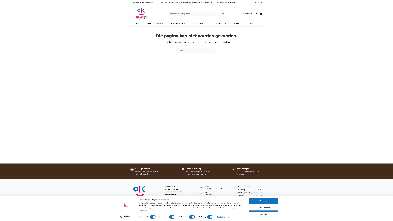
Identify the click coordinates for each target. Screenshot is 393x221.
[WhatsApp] (258, 2)
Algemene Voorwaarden (174, 192)
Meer (252, 23)
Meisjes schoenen (178, 23)
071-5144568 (208, 194)
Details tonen (221, 217)
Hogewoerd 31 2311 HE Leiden (213, 188)
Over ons (237, 23)
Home (136, 23)
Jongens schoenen (154, 23)
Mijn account (170, 186)
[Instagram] (255, 2)
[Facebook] (252, 2)
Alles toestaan (264, 201)
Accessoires (199, 23)
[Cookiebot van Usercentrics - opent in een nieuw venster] (125, 217)
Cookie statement (171, 195)
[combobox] (194, 14)
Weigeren (263, 214)
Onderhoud (219, 23)
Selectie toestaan (264, 208)
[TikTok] (262, 2)
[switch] (172, 217)
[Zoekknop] (223, 14)
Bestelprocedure (171, 189)
